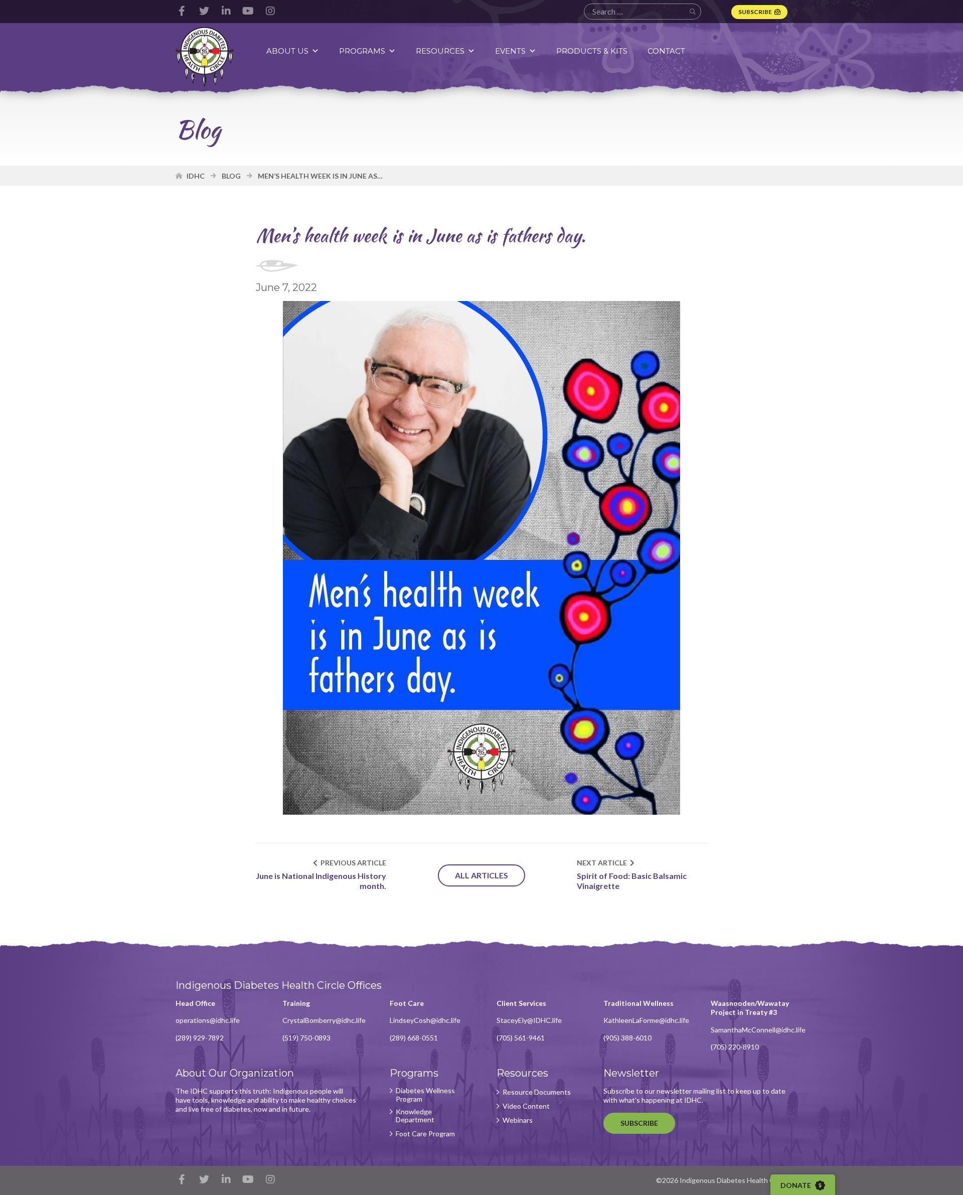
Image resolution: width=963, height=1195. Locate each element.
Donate (796, 1185)
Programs (362, 51)
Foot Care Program (425, 1134)
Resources (440, 51)
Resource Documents (537, 1092)
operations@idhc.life (208, 1020)
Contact (666, 51)
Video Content (526, 1106)
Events (510, 51)
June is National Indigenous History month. (321, 881)
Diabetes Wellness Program (425, 1095)
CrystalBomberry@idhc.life (324, 1020)
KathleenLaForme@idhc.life (646, 1020)
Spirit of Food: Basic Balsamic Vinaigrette (632, 881)
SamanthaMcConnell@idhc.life (758, 1029)
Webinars (518, 1120)
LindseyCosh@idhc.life (425, 1020)
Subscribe (755, 12)
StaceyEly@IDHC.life (529, 1020)
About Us (287, 51)
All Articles (481, 875)
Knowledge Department (415, 1116)
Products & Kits (591, 51)
